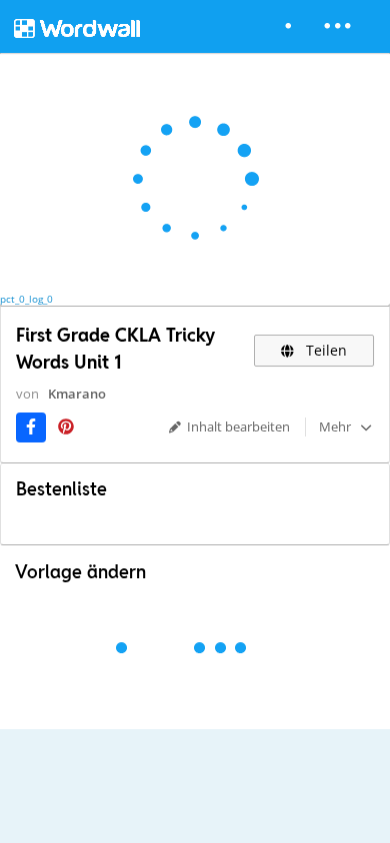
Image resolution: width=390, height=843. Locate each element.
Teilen (324, 350)
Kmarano (77, 394)
